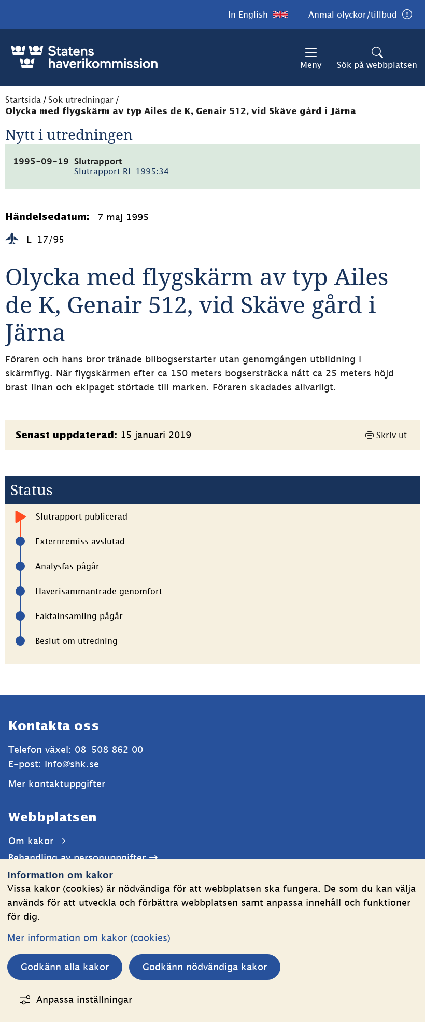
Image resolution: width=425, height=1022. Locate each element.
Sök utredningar (81, 99)
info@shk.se (72, 764)
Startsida (23, 99)
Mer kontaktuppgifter (56, 783)
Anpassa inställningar (84, 999)
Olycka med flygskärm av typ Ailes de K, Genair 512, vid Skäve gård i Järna (180, 112)
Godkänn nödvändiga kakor (205, 966)
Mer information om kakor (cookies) (89, 937)
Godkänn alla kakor (65, 966)
